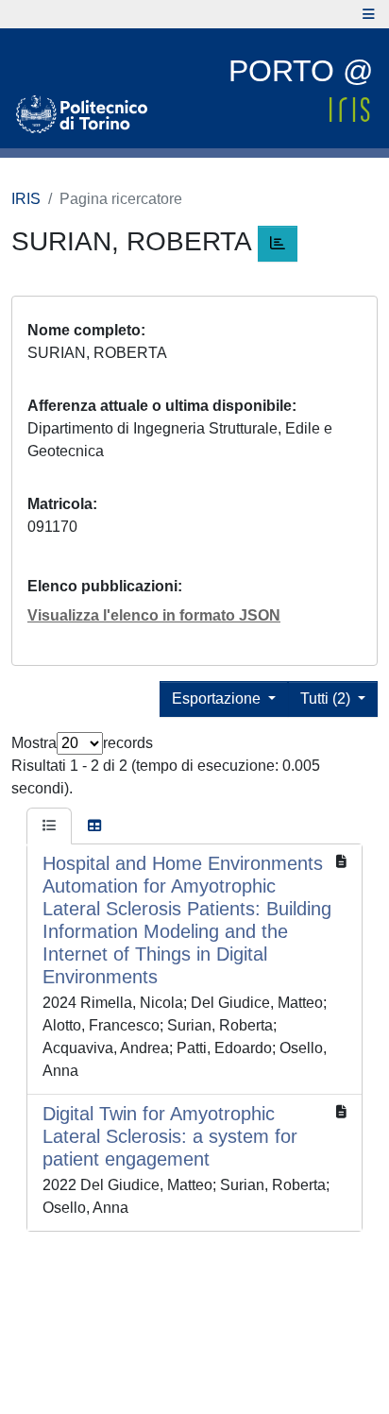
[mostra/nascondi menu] (369, 14)
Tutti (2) (327, 698)
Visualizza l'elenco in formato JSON (153, 615)
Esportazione (218, 698)
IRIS (26, 199)
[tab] (49, 826)
